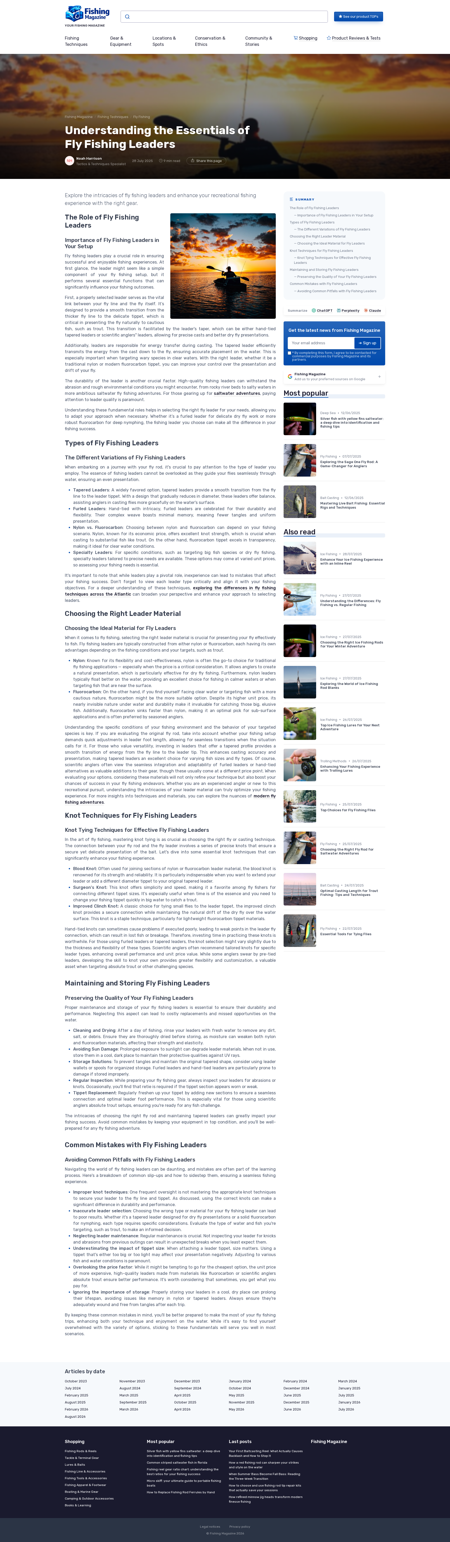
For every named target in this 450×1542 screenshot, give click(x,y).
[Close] (319, 758)
